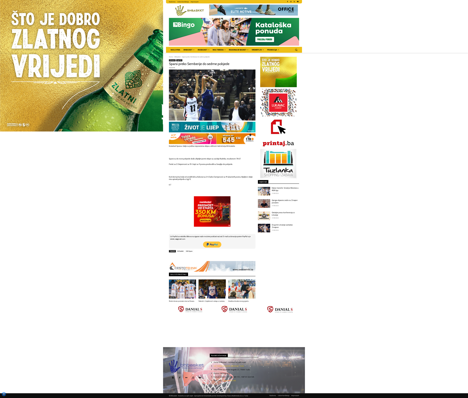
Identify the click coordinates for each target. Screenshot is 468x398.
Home (171, 57)
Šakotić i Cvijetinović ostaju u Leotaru (212, 301)
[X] (294, 1)
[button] (296, 50)
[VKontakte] (200, 378)
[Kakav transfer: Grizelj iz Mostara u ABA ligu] (264, 191)
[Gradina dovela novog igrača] (241, 288)
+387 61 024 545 (229, 380)
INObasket (232, 297)
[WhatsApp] (202, 256)
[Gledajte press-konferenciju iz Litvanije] (264, 215)
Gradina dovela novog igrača (238, 301)
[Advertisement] (234, 330)
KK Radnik (180, 251)
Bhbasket (177, 57)
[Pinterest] (197, 256)
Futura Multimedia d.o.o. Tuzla (237, 396)
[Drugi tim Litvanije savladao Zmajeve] (264, 228)
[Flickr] (186, 378)
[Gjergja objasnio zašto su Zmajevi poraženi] (264, 203)
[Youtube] (297, 1)
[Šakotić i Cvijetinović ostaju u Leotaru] (212, 288)
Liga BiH (179, 60)
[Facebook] (287, 1)
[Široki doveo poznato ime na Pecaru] (182, 288)
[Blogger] (173, 378)
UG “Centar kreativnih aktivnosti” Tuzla (229, 366)
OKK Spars (189, 251)
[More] (208, 256)
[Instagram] (291, 1)
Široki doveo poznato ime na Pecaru (181, 301)
